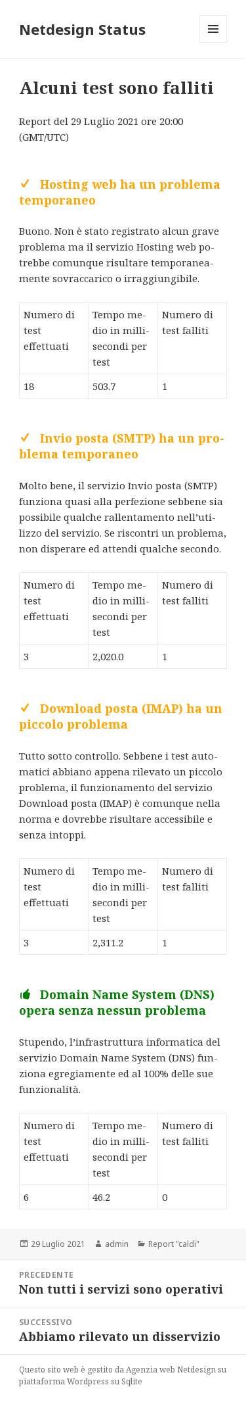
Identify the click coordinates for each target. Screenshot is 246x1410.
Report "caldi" (173, 1244)
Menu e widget (213, 42)
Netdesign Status (82, 29)
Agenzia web (150, 1369)
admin (117, 1244)
